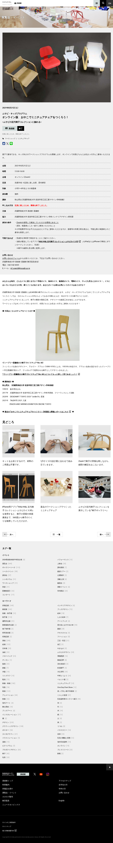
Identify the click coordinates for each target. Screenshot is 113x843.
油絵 (5, 652)
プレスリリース (65, 749)
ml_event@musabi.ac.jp (20, 268)
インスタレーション (11, 714)
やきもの (62, 648)
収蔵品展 (7, 636)
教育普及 (5, 800)
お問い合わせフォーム (11, 258)
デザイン (8, 722)
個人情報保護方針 (8, 830)
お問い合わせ (64, 792)
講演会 (6, 575)
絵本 (60, 613)
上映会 (61, 563)
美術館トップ (7, 780)
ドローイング (9, 656)
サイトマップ (6, 826)
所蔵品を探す (7, 788)
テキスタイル (63, 632)
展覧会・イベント (9, 792)
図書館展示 (8, 591)
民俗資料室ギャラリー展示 (69, 699)
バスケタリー (64, 730)
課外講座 (62, 567)
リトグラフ (8, 675)
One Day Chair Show (67, 687)
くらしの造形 (64, 695)
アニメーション (10, 695)
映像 (5, 699)
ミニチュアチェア (23, 138)
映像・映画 (8, 683)
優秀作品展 (8, 621)
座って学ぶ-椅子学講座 (67, 691)
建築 (60, 628)
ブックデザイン (65, 609)
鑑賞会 (61, 583)
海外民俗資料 (64, 742)
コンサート (8, 594)
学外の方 (62, 788)
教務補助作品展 (9, 625)
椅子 (5, 753)
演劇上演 (62, 579)
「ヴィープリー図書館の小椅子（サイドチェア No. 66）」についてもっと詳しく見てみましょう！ (39, 374)
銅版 (5, 667)
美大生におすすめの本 (67, 625)
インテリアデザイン (66, 605)
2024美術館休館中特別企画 (13, 559)
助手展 (7, 617)
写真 (5, 687)
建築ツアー (62, 571)
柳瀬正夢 (62, 660)
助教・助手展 (9, 613)
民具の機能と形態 (65, 738)
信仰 (60, 734)
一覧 (58, 534)
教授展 (7, 609)
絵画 (6, 644)
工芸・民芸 (63, 640)
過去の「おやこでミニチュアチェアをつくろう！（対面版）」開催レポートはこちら (36, 411)
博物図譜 (62, 656)
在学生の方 (63, 784)
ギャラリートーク (11, 567)
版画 (5, 664)
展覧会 (7, 563)
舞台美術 (7, 706)
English (61, 800)
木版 (5, 671)
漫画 (5, 742)
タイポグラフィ (10, 734)
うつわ (61, 726)
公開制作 (62, 575)
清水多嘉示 (62, 664)
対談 (5, 587)
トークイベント (10, 571)
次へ (11, 534)
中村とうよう (64, 675)
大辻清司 (62, 671)
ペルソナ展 (62, 679)
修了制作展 (7, 628)
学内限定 (62, 591)
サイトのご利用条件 (9, 822)
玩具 (5, 757)
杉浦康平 (62, 667)
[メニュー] (96, 3)
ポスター (7, 730)
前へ (101, 534)
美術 (6, 640)
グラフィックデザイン (12, 726)
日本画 (6, 648)
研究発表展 (7, 632)
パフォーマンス (65, 559)
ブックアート (8, 710)
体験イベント (63, 587)
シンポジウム (9, 579)
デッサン (7, 660)
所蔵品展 (8, 605)
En (110, 3)
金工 (60, 644)
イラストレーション (11, 738)
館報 (60, 753)
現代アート (7, 703)
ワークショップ (10, 138)
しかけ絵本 (62, 617)
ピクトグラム (8, 745)
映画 (6, 691)
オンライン (63, 745)
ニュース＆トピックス (11, 804)
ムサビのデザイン (65, 652)
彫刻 (5, 679)
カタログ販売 (7, 796)
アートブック (63, 621)
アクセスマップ (65, 780)
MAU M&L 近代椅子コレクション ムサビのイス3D (58, 241)
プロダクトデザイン (11, 749)
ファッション (63, 636)
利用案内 (5, 784)
